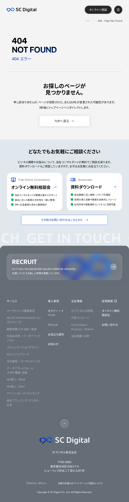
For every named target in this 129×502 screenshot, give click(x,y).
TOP (87, 20)
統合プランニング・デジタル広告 (23, 403)
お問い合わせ (110, 324)
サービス (12, 301)
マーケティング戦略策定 (21, 311)
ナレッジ (53, 324)
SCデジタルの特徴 (82, 311)
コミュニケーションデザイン (23, 347)
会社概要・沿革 (80, 336)
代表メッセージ (80, 317)
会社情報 (76, 301)
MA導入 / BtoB (16, 379)
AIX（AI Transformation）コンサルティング (24, 320)
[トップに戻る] (64, 423)
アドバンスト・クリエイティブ (23, 393)
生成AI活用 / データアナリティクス (24, 338)
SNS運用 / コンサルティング (23, 361)
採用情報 (107, 301)
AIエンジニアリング (18, 354)
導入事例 (53, 301)
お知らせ (53, 344)
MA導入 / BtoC (16, 386)
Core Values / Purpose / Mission (82, 327)
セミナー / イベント (55, 313)
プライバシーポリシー (36, 483)
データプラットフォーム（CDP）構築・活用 (20, 370)
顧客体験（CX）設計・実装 (22, 329)
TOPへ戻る (61, 121)
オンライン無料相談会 (111, 313)
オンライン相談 (98, 9)
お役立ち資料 (56, 334)
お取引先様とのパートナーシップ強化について (80, 483)
